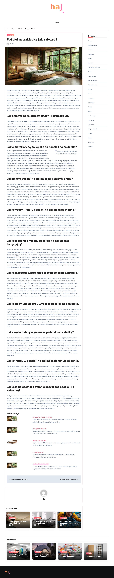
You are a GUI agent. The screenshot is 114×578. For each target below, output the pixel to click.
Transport (91, 120)
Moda (90, 72)
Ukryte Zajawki (92, 129)
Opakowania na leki (93, 556)
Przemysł (91, 98)
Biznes (90, 41)
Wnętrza (10, 35)
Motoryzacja (92, 76)
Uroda (90, 133)
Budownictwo (92, 45)
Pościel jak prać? (38, 452)
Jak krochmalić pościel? (40, 464)
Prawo (90, 94)
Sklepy (90, 107)
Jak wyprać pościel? (39, 440)
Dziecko (90, 50)
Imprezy (90, 63)
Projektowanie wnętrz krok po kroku (42, 522)
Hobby (90, 58)
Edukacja (91, 54)
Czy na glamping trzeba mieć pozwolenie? (43, 555)
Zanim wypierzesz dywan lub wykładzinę (18, 522)
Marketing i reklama (94, 67)
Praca (90, 89)
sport (90, 111)
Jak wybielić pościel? (39, 429)
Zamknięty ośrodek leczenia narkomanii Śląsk (67, 556)
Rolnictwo (91, 102)
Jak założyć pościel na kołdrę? (42, 417)
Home (57, 22)
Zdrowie (90, 146)
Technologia (92, 116)
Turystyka (91, 124)
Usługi (90, 138)
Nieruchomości (92, 80)
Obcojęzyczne (92, 85)
